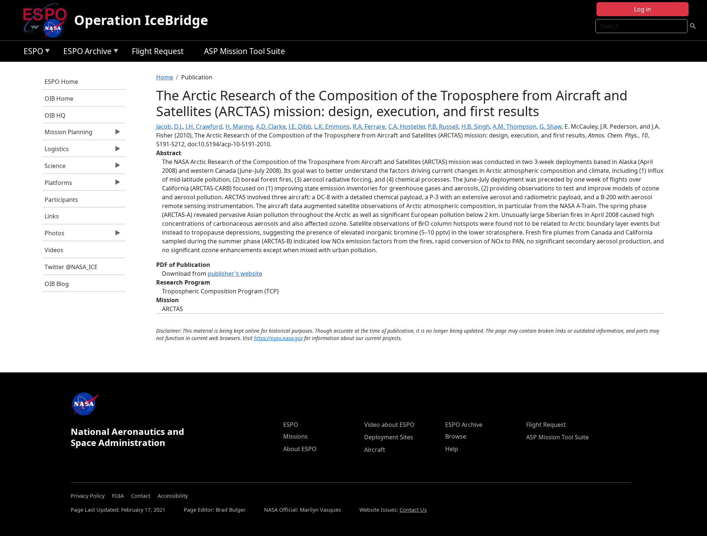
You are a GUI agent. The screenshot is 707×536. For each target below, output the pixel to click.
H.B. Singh (475, 126)
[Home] (47, 20)
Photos (53, 235)
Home (164, 77)
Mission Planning (67, 134)
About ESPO (300, 449)
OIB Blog (57, 284)
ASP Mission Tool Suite (244, 51)
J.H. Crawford (204, 126)
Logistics (56, 151)
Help (451, 449)
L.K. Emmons (332, 126)
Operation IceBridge (141, 20)
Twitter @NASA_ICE (71, 267)
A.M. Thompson (515, 126)
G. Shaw (550, 126)
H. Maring (239, 126)
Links (52, 216)
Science (54, 168)
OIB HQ (55, 115)
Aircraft (374, 450)
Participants (61, 200)
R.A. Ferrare (369, 126)
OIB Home (59, 98)
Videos (54, 250)
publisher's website (235, 273)
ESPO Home (61, 82)
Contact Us (413, 509)
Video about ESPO (389, 425)
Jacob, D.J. (169, 126)
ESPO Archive (86, 52)
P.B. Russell (443, 126)
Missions (295, 436)
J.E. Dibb (300, 126)
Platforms (57, 184)
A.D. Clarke (271, 126)
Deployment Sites (388, 437)
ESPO (31, 52)
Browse (455, 436)
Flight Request (158, 51)
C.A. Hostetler (406, 126)
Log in (642, 9)
